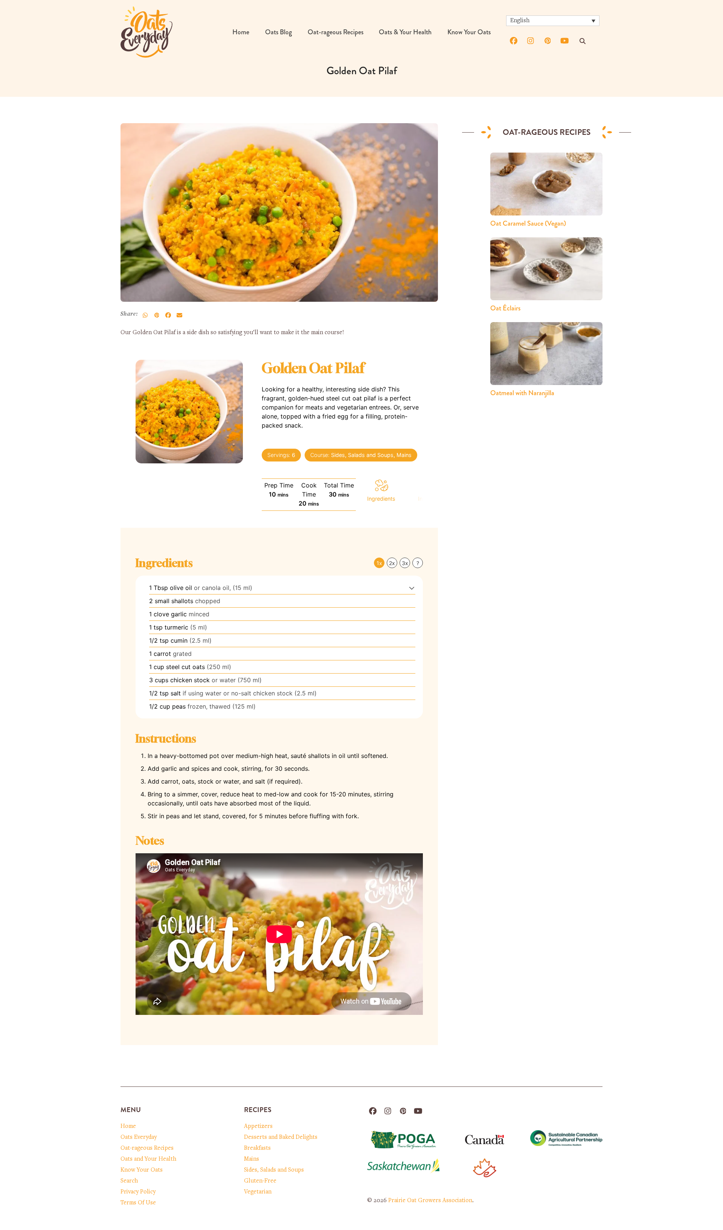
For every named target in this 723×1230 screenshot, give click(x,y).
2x (392, 563)
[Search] (583, 41)
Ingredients (381, 498)
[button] (412, 587)
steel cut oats (185, 667)
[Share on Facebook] (168, 315)
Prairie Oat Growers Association (430, 1201)
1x (379, 563)
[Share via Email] (179, 315)
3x (405, 563)
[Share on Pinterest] (156, 315)
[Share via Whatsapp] (145, 315)
